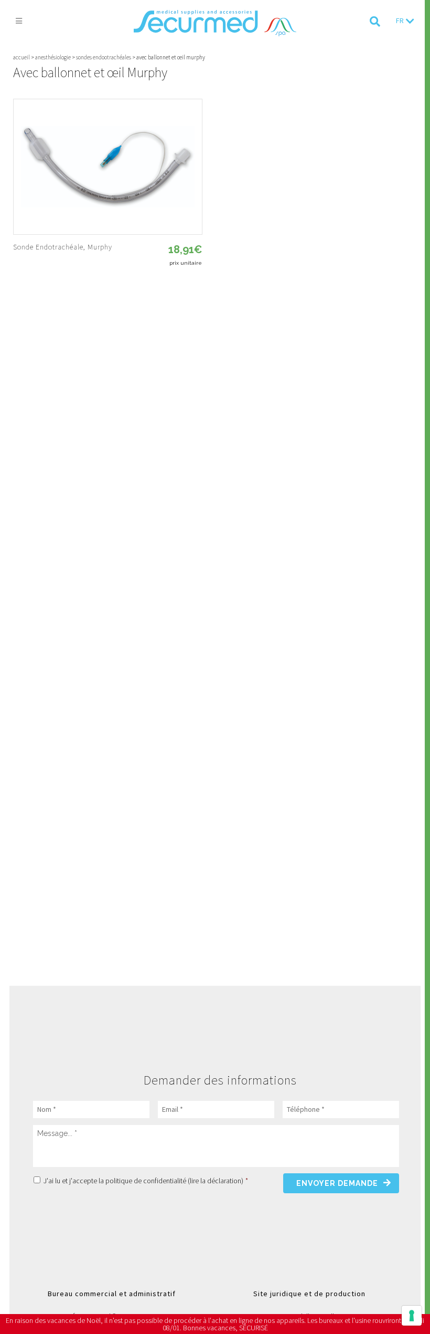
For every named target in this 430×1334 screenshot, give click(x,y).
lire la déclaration (215, 1180)
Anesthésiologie (53, 57)
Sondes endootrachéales (103, 57)
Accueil (21, 57)
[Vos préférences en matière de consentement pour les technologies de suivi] (412, 1316)
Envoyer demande (337, 1183)
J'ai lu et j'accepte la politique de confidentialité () (146, 1180)
